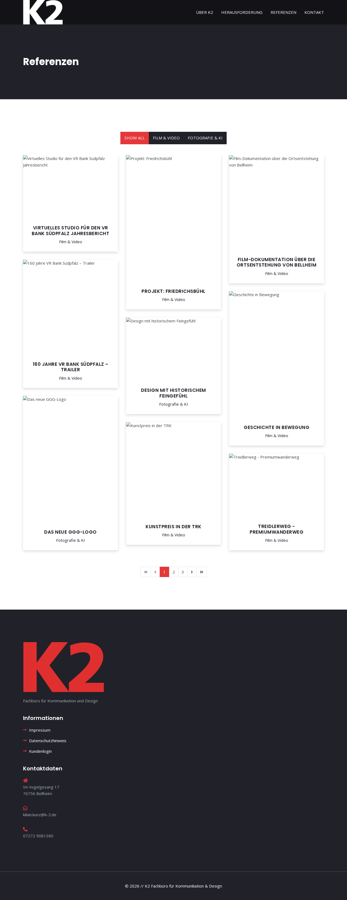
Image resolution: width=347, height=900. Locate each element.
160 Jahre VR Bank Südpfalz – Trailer (70, 367)
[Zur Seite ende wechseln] (201, 572)
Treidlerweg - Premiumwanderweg (276, 529)
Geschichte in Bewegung (276, 427)
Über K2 (204, 12)
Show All (134, 137)
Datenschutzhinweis (47, 740)
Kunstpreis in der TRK (173, 526)
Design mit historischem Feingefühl (173, 393)
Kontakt (314, 12)
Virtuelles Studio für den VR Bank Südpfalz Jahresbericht (71, 230)
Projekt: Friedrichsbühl (173, 291)
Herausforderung (241, 12)
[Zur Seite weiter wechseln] (192, 572)
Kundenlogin (40, 751)
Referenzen (283, 12)
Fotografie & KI (205, 137)
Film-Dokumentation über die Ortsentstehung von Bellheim (277, 262)
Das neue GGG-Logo (70, 532)
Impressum (39, 730)
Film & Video (166, 137)
